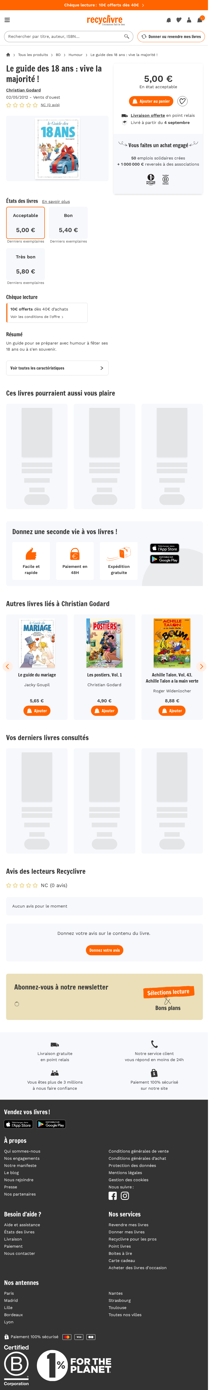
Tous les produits (33, 55)
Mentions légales (125, 1172)
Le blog (11, 1172)
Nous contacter (19, 1253)
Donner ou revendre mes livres (175, 36)
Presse (10, 1187)
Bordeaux (13, 1314)
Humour (76, 55)
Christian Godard (23, 90)
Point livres (120, 1246)
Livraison (13, 1239)
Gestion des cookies (128, 1179)
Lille (8, 1307)
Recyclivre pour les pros (132, 1239)
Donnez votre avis (104, 950)
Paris (9, 1293)
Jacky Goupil (37, 684)
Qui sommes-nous (22, 1151)
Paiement (13, 1246)
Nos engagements (22, 1158)
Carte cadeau (122, 1260)
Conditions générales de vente (139, 1151)
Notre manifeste (20, 1165)
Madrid (11, 1300)
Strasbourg (120, 1300)
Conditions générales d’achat (137, 1158)
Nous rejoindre (18, 1179)
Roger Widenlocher (172, 690)
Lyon (9, 1321)
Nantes (116, 1293)
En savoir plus (56, 201)
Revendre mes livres (128, 1224)
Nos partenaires (20, 1194)
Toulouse (117, 1307)
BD (58, 55)
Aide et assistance (22, 1224)
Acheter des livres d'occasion (138, 1267)
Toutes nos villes (125, 1314)
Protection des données (132, 1165)
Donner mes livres (127, 1232)
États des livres (19, 1232)
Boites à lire (120, 1253)
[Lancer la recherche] (127, 36)
